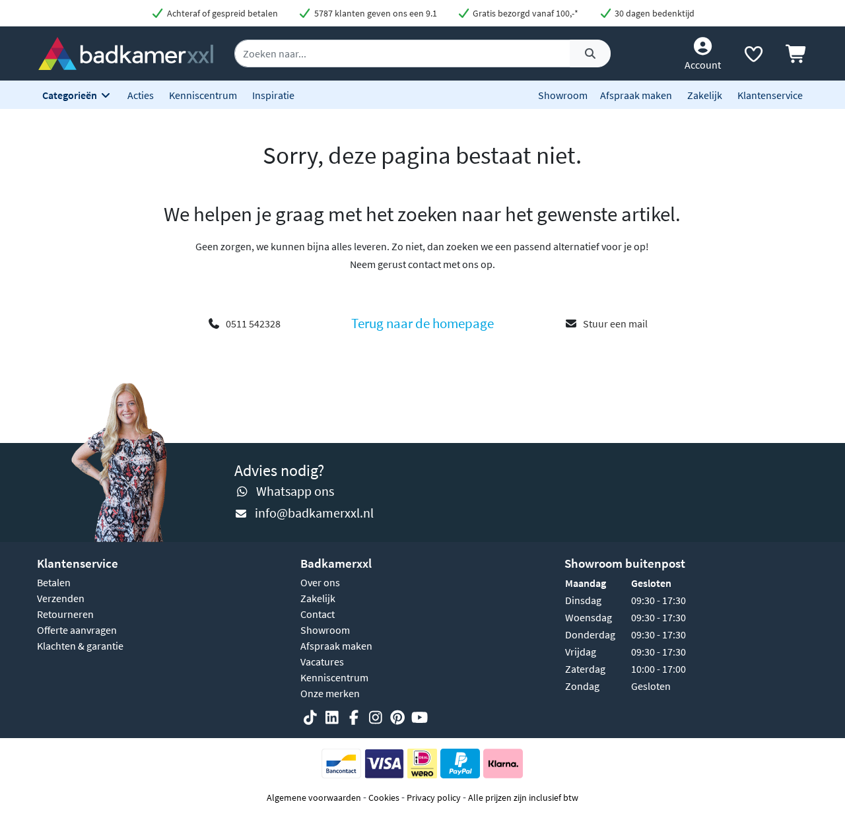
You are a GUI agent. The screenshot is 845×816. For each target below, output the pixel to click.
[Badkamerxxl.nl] (126, 52)
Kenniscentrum (203, 95)
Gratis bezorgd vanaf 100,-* (524, 13)
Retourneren (65, 614)
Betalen (54, 582)
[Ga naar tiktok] (310, 718)
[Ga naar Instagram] (376, 718)
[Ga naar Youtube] (419, 718)
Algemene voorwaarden (314, 797)
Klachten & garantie (80, 645)
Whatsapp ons (295, 491)
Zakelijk (704, 95)
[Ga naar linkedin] (332, 718)
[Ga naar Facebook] (354, 718)
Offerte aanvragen (77, 629)
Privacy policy (434, 797)
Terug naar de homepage (422, 323)
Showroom (563, 95)
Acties (140, 95)
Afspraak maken (636, 95)
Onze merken (330, 693)
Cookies (383, 797)
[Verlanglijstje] (753, 56)
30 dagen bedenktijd (653, 13)
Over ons (320, 582)
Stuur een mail (615, 323)
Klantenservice (770, 95)
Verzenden (60, 598)
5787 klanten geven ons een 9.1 (374, 13)
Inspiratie (273, 95)
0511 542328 (253, 323)
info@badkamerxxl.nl (314, 512)
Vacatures (322, 661)
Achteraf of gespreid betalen (221, 13)
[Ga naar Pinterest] (397, 718)
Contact (317, 614)
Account (703, 64)
